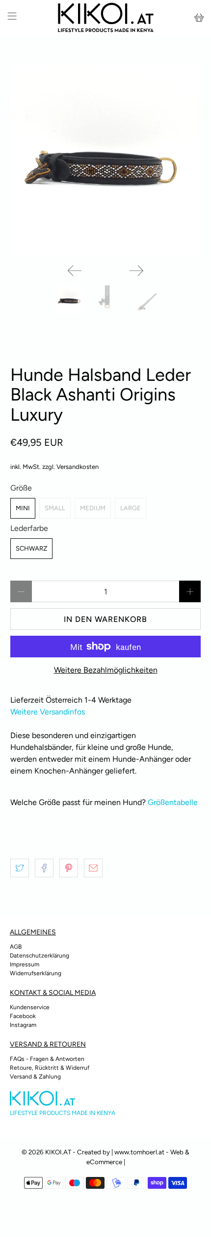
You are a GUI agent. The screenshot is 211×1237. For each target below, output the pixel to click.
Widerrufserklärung (35, 973)
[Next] (136, 270)
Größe (21, 488)
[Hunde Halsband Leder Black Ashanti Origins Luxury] (105, 160)
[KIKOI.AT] (105, 17)
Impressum (24, 964)
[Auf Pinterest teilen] (68, 868)
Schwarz (31, 548)
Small (55, 508)
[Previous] (74, 270)
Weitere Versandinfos (47, 711)
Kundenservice (30, 1007)
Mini (23, 508)
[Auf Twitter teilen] (19, 868)
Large (130, 508)
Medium (93, 508)
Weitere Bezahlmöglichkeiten (106, 670)
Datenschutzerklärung (39, 955)
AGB (16, 946)
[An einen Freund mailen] (93, 868)
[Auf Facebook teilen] (44, 868)
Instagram (23, 1024)
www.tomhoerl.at (139, 1152)
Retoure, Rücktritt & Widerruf (49, 1067)
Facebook (23, 1016)
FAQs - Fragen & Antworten (47, 1058)
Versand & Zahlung (35, 1076)
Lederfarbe (29, 528)
